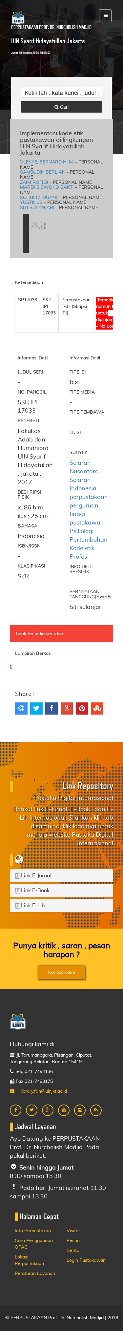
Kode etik (82, 548)
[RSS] (96, 1110)
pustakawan (87, 523)
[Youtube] (64, 1110)
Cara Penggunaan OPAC (34, 1244)
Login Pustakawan (86, 1260)
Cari (64, 106)
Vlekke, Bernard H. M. (47, 162)
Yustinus (31, 202)
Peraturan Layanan (35, 1273)
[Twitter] (31, 1110)
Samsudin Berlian (42, 172)
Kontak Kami (61, 972)
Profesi (79, 557)
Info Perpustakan (33, 1231)
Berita (73, 1250)
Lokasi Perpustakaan (29, 1260)
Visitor (73, 1231)
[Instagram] (80, 1110)
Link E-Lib (32, 905)
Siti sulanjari (37, 207)
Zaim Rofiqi (34, 182)
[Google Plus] (47, 1110)
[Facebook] (15, 1110)
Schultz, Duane (39, 197)
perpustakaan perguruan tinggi (89, 505)
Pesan (73, 1240)
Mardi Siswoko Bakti (47, 187)
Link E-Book (35, 890)
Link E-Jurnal (35, 875)
